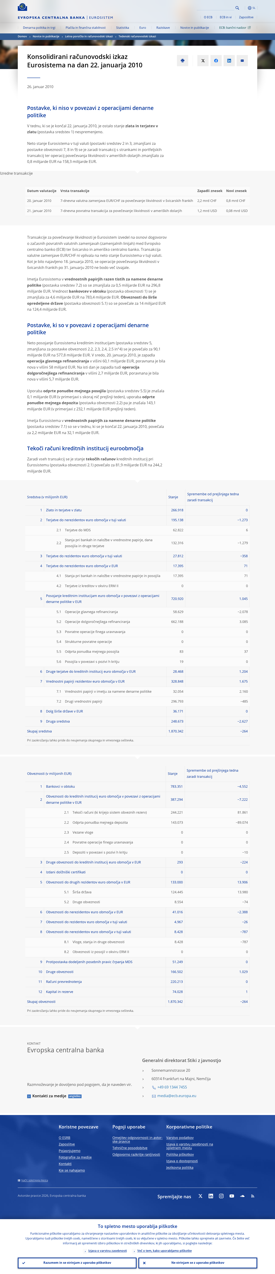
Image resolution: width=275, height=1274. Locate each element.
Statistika (122, 27)
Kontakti (65, 1164)
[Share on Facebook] (216, 60)
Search (237, 8)
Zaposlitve (246, 17)
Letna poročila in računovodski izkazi (89, 36)
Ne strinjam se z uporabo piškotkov (197, 1262)
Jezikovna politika (179, 1167)
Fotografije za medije (75, 1157)
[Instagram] (221, 1196)
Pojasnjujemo (69, 1151)
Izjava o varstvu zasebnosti (107, 1251)
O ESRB (64, 1138)
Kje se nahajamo (72, 1170)
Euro (142, 27)
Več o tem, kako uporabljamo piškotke (164, 1251)
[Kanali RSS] (252, 1196)
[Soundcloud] (242, 1196)
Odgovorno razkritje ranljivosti (136, 1154)
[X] (200, 1196)
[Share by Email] (242, 60)
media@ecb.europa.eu (176, 1096)
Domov (22, 36)
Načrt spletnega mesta (34, 1180)
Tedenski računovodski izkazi (137, 36)
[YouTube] (231, 1196)
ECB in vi (226, 17)
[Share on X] (203, 60)
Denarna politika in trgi (39, 27)
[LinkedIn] (210, 1196)
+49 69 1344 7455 (172, 1087)
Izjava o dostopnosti (182, 1161)
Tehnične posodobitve (129, 1148)
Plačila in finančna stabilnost (86, 27)
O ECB (208, 17)
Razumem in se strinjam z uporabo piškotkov (77, 1262)
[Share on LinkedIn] (229, 60)
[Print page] (182, 60)
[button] (244, 8)
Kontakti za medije (49, 1096)
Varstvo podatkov (180, 1138)
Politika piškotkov (180, 1154)
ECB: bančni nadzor (232, 27)
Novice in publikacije (194, 27)
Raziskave (163, 27)
